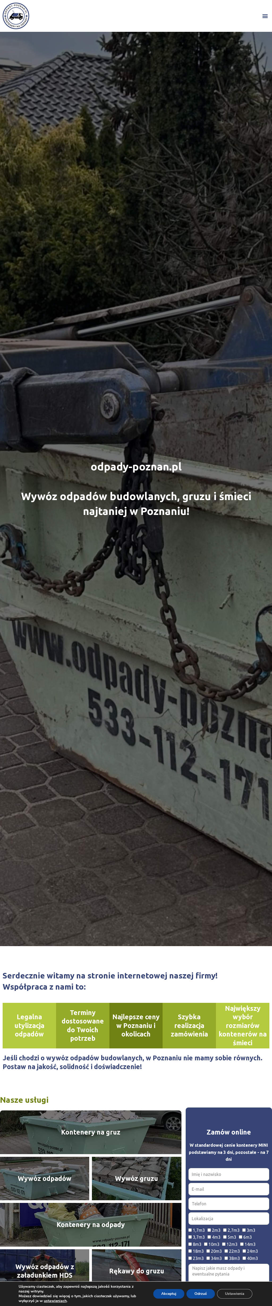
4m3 (216, 1237)
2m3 (216, 1230)
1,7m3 (199, 1230)
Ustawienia (234, 1293)
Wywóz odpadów (44, 1178)
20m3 (216, 1251)
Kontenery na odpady (91, 1224)
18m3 (198, 1251)
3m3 (251, 1230)
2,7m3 (234, 1230)
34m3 (216, 1258)
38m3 (234, 1258)
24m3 (252, 1251)
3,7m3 (199, 1237)
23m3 (198, 1258)
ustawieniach (55, 1301)
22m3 (234, 1251)
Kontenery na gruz (90, 1132)
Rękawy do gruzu (136, 1271)
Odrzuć (200, 1293)
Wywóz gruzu (136, 1178)
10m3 (214, 1244)
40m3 (252, 1258)
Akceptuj (168, 1293)
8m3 (197, 1244)
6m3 (247, 1237)
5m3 (232, 1237)
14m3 (250, 1244)
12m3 (232, 1244)
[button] (265, 16)
